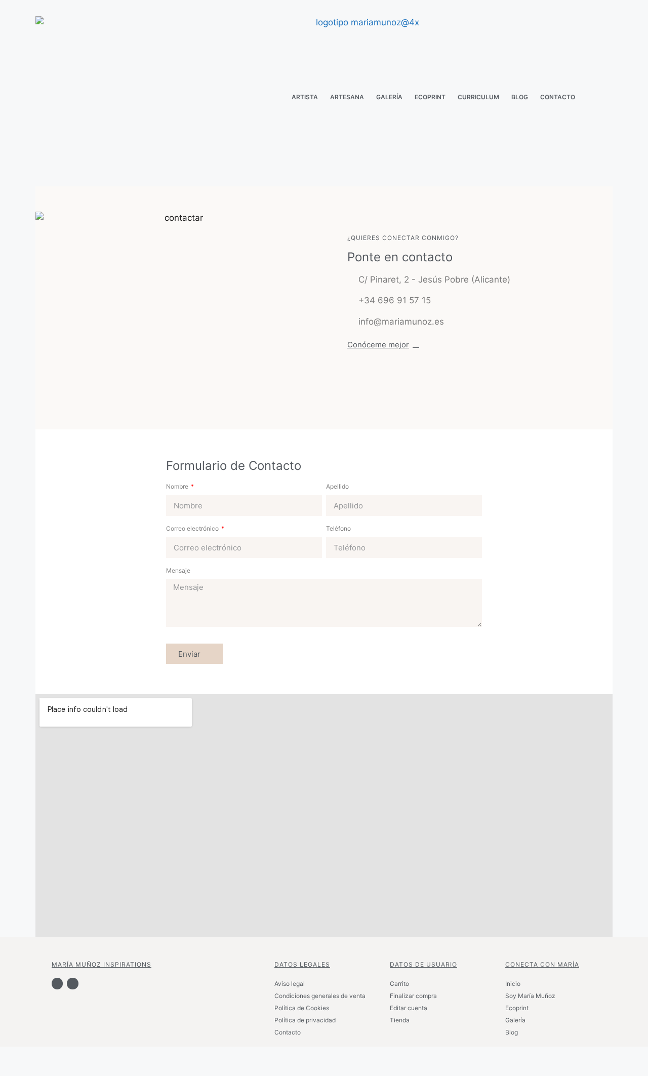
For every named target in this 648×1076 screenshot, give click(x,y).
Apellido (337, 486)
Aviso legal (289, 983)
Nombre (178, 486)
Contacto (287, 1032)
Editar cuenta (408, 1008)
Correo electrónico (193, 528)
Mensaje (178, 570)
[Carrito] (597, 97)
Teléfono (338, 528)
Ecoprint (517, 1008)
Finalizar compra (413, 996)
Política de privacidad (305, 1020)
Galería (515, 1020)
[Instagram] (72, 983)
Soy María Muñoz (530, 996)
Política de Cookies (301, 1008)
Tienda (400, 1020)
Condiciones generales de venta (320, 996)
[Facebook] (57, 983)
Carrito (399, 983)
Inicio (512, 983)
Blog (511, 1032)
